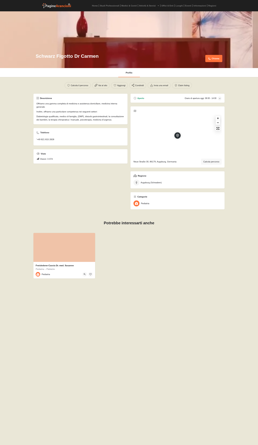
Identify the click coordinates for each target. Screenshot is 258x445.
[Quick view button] (84, 274)
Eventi (188, 5)
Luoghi (179, 5)
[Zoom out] (218, 122)
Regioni (212, 5)
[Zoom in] (218, 118)
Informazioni (200, 5)
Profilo (129, 72)
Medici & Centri (129, 5)
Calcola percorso (211, 161)
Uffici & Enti (167, 5)
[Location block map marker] (177, 135)
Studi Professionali (109, 5)
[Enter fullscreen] (218, 128)
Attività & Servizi (147, 5)
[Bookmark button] (90, 274)
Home (95, 5)
